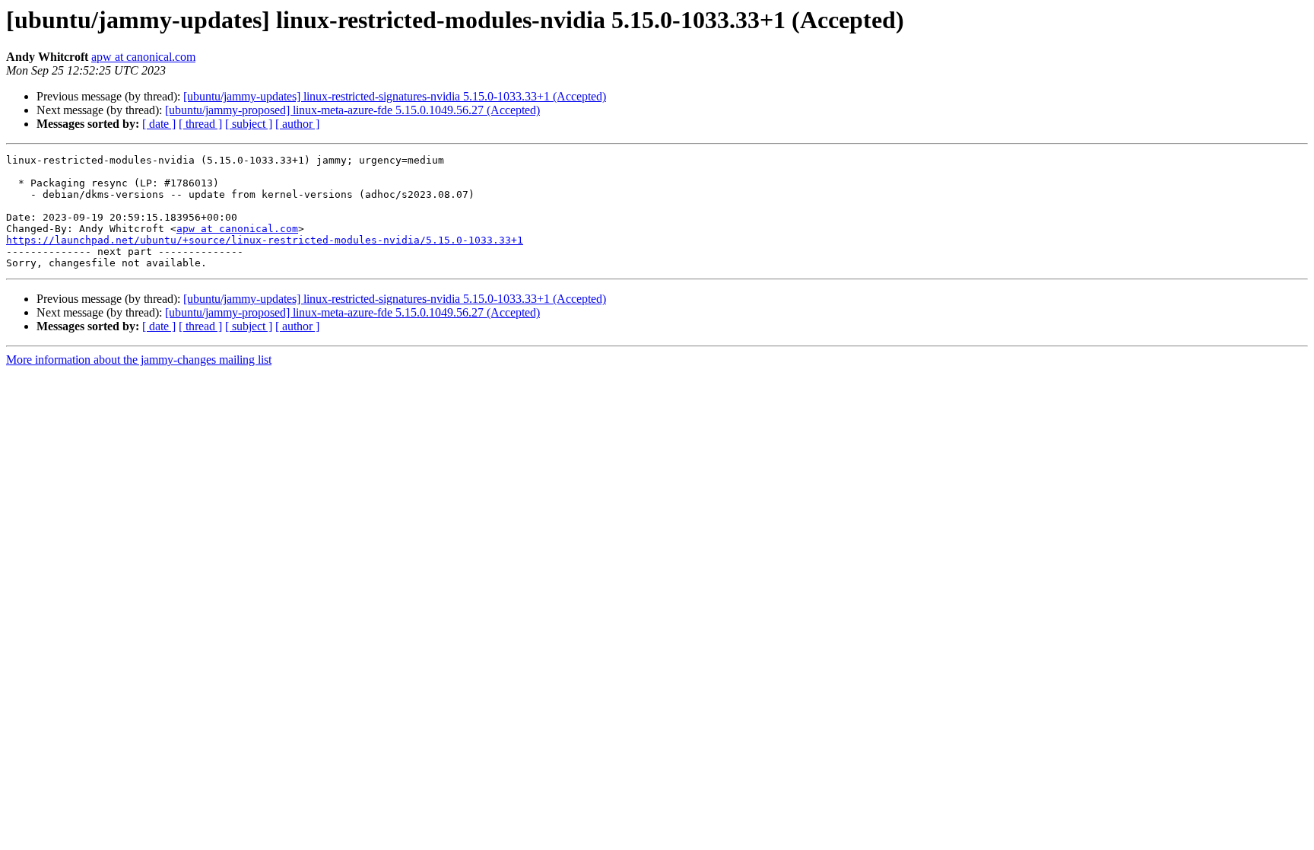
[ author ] (297, 123)
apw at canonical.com (143, 56)
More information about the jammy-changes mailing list (138, 359)
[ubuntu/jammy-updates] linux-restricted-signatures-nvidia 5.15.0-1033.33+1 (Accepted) (394, 96)
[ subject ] (248, 123)
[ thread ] (200, 123)
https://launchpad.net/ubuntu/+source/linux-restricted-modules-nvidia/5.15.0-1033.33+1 (264, 240)
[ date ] (159, 123)
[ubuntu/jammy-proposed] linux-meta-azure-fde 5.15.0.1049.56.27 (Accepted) (352, 109)
